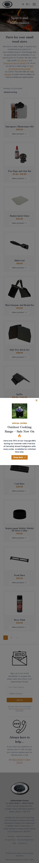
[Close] (36, 400)
